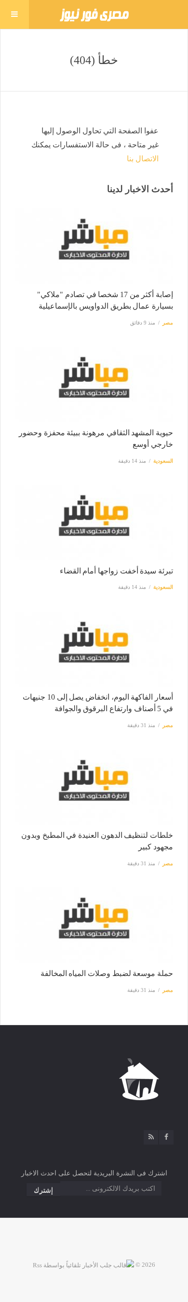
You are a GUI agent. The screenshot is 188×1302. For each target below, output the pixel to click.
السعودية (163, 461)
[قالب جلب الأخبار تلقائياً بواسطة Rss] (83, 1264)
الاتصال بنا (143, 159)
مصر (167, 323)
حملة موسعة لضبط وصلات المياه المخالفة (106, 973)
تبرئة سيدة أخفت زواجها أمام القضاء (116, 571)
